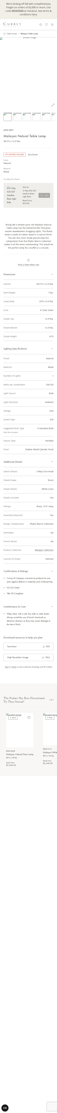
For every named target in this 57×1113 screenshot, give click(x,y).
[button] (28, 73)
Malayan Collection (44, 550)
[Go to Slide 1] (8, 117)
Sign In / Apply (10, 667)
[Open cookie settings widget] (4, 1108)
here (34, 14)
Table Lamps (12, 34)
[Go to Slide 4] (36, 117)
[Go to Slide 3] (27, 117)
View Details (33, 154)
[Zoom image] (53, 105)
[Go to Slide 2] (17, 117)
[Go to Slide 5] (46, 117)
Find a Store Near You (28, 264)
